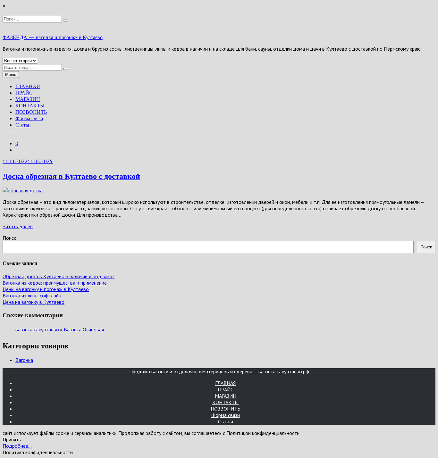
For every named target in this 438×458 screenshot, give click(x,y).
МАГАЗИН (27, 99)
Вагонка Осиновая (84, 329)
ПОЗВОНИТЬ (31, 112)
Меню (10, 74)
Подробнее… (17, 446)
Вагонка (24, 360)
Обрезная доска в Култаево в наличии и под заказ (58, 276)
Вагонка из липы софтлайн (32, 295)
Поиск (9, 238)
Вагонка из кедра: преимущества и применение (55, 282)
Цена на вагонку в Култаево (33, 302)
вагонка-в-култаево (37, 329)
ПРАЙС (24, 92)
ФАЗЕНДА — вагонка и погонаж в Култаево (53, 37)
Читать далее (18, 226)
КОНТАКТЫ (30, 105)
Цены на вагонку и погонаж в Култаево (46, 289)
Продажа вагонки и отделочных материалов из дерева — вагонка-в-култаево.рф (219, 371)
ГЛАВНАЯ (27, 86)
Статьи (23, 124)
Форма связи (29, 118)
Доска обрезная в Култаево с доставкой (71, 176)
